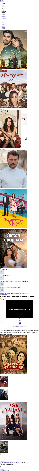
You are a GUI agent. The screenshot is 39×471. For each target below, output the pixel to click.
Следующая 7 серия (23, 326)
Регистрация (2, 470)
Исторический (4, 11)
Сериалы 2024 (4, 18)
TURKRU (2, 0)
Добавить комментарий (3, 461)
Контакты (3, 462)
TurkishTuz (3, 28)
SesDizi (3, 22)
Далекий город (26, 281)
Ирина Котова (4, 23)
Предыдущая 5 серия (15, 326)
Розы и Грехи (8, 275)
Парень (19, 287)
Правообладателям (16, 462)
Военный (3, 13)
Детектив (3, 12)
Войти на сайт (2, 469)
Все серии (19, 326)
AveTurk (3, 24)
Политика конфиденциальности (9, 462)
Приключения (4, 15)
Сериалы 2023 (4, 17)
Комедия (3, 14)
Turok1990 (3, 26)
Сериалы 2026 (4, 19)
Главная (4, 3)
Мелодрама (4, 10)
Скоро (3, 5)
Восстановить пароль (6, 470)
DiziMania (3, 27)
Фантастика (4, 16)
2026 (2, 4)
